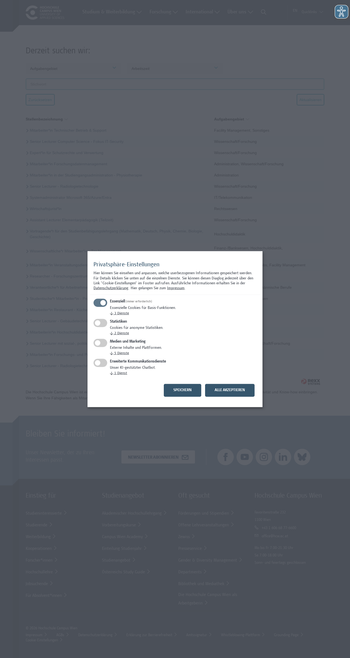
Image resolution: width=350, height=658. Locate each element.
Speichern (182, 390)
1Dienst (118, 373)
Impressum (176, 288)
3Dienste (119, 313)
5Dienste (119, 353)
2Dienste (119, 333)
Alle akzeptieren (230, 390)
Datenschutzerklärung (111, 288)
